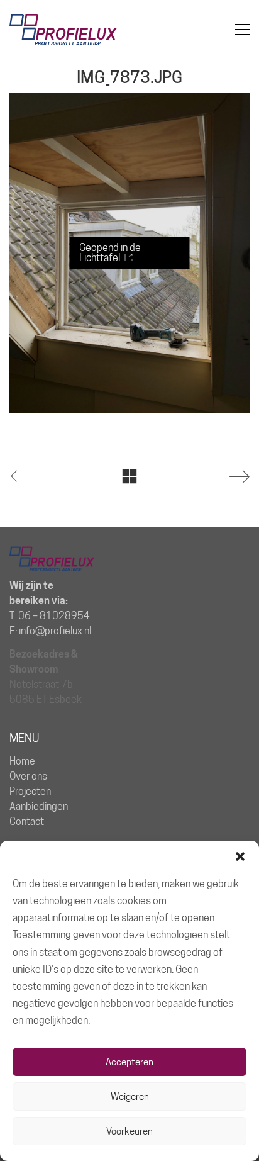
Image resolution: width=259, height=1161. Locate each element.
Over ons (28, 776)
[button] (240, 856)
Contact (26, 821)
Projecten (30, 791)
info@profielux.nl (55, 631)
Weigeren (130, 1096)
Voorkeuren (129, 1131)
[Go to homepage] (63, 30)
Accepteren (129, 1062)
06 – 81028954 (54, 616)
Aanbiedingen (38, 806)
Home (22, 761)
